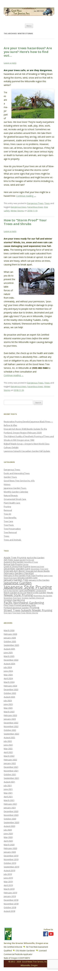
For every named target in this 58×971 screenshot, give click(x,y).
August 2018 (9, 911)
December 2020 (11, 811)
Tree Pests (9, 525)
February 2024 (10, 685)
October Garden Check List (33, 598)
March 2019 (9, 889)
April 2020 (8, 841)
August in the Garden (14, 562)
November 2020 (11, 815)
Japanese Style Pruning (28, 587)
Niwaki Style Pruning (18, 595)
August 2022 (9, 737)
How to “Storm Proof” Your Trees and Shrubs (25, 222)
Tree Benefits (10, 517)
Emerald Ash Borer (14, 570)
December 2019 (11, 855)
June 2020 (8, 833)
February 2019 (10, 892)
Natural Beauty (11, 495)
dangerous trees (18, 207)
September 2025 (11, 645)
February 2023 (10, 715)
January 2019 (10, 896)
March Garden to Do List (15, 592)
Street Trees (12, 610)
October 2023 (10, 693)
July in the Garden (11, 590)
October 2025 (10, 641)
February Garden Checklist (19, 573)
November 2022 (11, 726)
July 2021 (8, 785)
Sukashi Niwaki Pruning (36, 610)
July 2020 (8, 829)
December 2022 (11, 722)
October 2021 (10, 774)
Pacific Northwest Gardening (24, 603)
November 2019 (11, 859)
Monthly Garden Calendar (16, 491)
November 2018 (11, 903)
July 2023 (8, 700)
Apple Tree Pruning (15, 557)
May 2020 (8, 837)
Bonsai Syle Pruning (13, 564)
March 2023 (9, 711)
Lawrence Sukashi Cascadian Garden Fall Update (27, 451)
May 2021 (8, 793)
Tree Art (7, 514)
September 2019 (11, 866)
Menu (29, 26)
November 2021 (11, 770)
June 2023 (8, 704)
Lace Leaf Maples (27, 590)
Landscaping (41, 590)
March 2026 (9, 630)
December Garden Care (17, 568)
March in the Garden (36, 592)
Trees (47, 203)
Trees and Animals (12, 539)
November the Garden (42, 596)
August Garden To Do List (24, 560)
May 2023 (8, 708)
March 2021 (9, 800)
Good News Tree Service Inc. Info (19, 480)
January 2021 (10, 807)
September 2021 (11, 778)
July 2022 (8, 741)
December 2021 (11, 767)
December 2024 (11, 660)
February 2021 (10, 804)
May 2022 (8, 748)
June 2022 (8, 745)
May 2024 (8, 674)
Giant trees (47, 576)
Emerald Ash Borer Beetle (38, 571)
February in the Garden (15, 575)
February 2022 (10, 759)
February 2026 (10, 634)
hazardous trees (35, 207)
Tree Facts (16, 613)
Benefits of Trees (31, 562)
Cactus (25, 564)
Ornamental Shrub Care (15, 499)
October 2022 (10, 730)
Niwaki (50, 592)
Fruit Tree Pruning (34, 575)
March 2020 (9, 844)
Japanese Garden (18, 583)
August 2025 (9, 648)
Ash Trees (8, 559)
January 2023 (10, 719)
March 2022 (9, 756)
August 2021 (9, 781)
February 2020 (10, 848)
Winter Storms (17, 210)
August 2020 (9, 826)
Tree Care (8, 521)
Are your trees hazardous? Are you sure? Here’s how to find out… (28, 52)
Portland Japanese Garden (16, 607)
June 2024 (8, 671)
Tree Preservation (12, 528)
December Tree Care (39, 569)
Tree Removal (10, 532)
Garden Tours (10, 477)
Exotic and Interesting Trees (17, 473)
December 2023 (11, 689)
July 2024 (8, 667)
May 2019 (8, 881)
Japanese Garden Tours (15, 488)
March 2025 (9, 656)
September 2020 (11, 822)
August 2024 (9, 663)
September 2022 (11, 733)
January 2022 (10, 763)
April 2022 (8, 752)
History (7, 484)
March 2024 (9, 682)
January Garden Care (27, 577)
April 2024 (8, 678)
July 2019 (8, 874)
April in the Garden (35, 557)
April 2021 (8, 796)
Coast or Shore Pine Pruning (17, 566)
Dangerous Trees (35, 203)
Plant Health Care (12, 502)
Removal (8, 510)
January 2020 (10, 852)
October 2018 (10, 907)
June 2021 (8, 789)
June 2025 (8, 652)
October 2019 (10, 863)
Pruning (7, 506)
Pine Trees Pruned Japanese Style (20, 605)
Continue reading (26, 195)
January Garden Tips (16, 580)
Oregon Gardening (14, 599)
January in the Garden (39, 580)
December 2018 (11, 900)
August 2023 (9, 697)
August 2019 (9, 870)
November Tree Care (12, 598)
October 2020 (10, 818)
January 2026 (10, 637)
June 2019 (8, 878)
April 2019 (8, 885)
